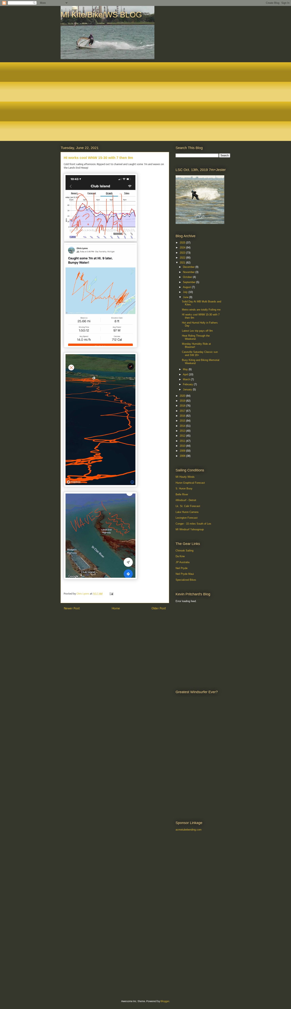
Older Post (159, 608)
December (189, 266)
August (187, 287)
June (186, 297)
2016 (183, 415)
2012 (183, 435)
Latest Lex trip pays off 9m (197, 330)
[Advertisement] (193, 626)
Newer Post (72, 608)
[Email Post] (111, 593)
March (187, 379)
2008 (183, 455)
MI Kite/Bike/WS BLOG (101, 14)
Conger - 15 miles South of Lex (193, 523)
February (188, 384)
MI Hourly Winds (185, 476)
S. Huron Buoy (184, 488)
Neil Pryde (181, 568)
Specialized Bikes (186, 579)
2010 (183, 445)
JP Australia (182, 562)
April (186, 374)
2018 (183, 405)
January (188, 389)
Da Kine (180, 556)
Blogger (165, 1001)
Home (116, 608)
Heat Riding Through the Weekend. (196, 337)
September (189, 282)
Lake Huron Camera (187, 512)
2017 (183, 410)
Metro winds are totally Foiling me (201, 309)
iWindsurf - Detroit (186, 500)
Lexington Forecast (187, 517)
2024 (183, 247)
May (186, 369)
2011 (183, 440)
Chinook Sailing (184, 550)
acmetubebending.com (189, 829)
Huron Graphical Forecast (190, 482)
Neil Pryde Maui (185, 573)
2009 (183, 450)
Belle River (182, 494)
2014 (183, 425)
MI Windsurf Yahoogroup (190, 529)
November (189, 272)
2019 (183, 400)
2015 (183, 420)
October (188, 277)
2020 (183, 395)
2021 (183, 262)
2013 (183, 430)
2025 (183, 242)
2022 (183, 257)
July (185, 292)
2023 (183, 252)
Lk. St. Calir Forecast (188, 506)
